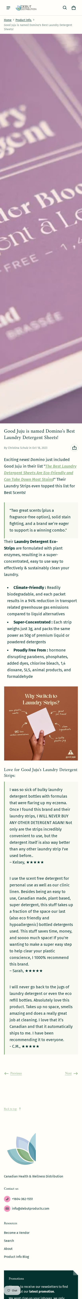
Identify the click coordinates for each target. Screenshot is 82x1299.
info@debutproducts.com (30, 1208)
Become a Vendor (16, 1233)
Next (68, 1074)
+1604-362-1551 (22, 1199)
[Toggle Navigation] (8, 7)
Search (9, 1241)
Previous (16, 1074)
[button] (65, 7)
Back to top (10, 1108)
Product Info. (24, 20)
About (8, 1249)
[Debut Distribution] (26, 7)
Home (8, 20)
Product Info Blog (16, 1257)
